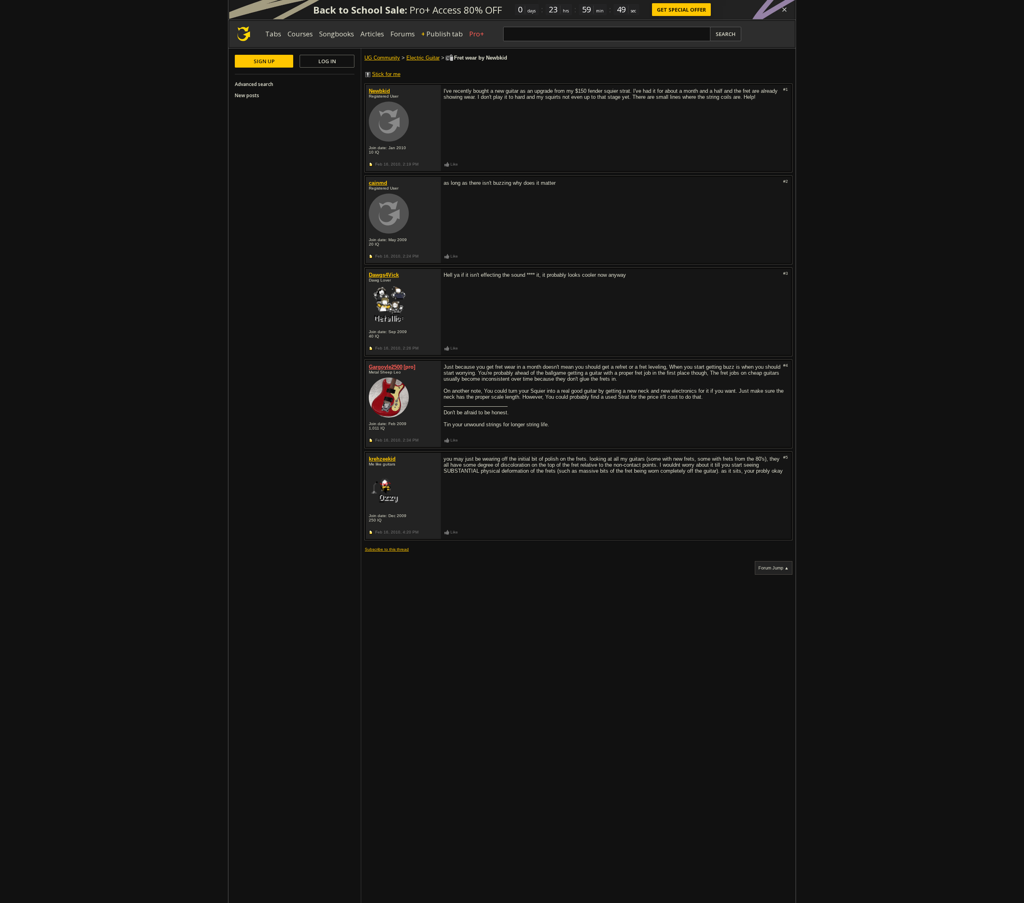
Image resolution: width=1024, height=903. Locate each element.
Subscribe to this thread (387, 549)
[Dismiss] (784, 9)
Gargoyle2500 (385, 367)
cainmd (378, 183)
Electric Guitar (423, 58)
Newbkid (379, 91)
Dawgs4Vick (384, 275)
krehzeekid (382, 459)
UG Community (382, 58)
